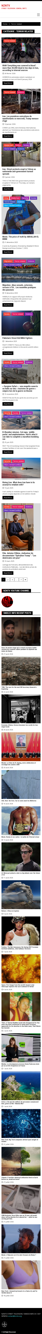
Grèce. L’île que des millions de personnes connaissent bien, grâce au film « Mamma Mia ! (20, 1103)
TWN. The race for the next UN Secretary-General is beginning (19, 688)
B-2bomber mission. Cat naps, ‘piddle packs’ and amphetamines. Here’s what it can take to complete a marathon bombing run (20, 435)
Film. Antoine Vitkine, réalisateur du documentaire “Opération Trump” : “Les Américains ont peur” (19, 555)
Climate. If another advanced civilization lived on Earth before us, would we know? (19, 1178)
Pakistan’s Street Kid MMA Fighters (17, 338)
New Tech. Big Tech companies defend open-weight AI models (19, 1140)
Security (25, 198)
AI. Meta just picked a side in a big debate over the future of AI (20, 874)
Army (6, 198)
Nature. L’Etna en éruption (10, 911)
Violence (21, 92)
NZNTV (5, 5)
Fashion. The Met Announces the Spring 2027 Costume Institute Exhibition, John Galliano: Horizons (19, 948)
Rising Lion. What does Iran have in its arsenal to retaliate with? (18, 483)
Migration (8, 261)
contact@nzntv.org (15, 1316)
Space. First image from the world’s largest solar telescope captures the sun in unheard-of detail (17, 986)
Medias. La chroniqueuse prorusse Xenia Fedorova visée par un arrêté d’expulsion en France (20, 1065)
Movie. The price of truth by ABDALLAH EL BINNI (20, 238)
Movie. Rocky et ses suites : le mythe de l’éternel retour (20, 837)
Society (26, 145)
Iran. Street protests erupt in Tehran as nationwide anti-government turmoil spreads (19, 171)
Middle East (8, 145)
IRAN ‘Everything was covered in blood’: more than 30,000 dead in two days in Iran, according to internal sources (20, 67)
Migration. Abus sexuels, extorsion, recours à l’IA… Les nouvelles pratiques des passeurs (19, 287)
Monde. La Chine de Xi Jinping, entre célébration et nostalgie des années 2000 (18, 764)
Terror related (9, 41)
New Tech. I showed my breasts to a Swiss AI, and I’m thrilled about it (19, 1292)
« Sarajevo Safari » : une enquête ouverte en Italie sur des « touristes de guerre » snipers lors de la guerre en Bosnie (20, 388)
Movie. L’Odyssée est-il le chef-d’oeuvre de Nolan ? (18, 1255)
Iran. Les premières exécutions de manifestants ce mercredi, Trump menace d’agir (20, 118)
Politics (18, 145)
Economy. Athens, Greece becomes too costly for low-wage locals (19, 726)
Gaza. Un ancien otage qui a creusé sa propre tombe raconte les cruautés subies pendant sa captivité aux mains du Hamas (19, 649)
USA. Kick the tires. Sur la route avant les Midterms (18, 801)
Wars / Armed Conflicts (12, 205)
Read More (8, 83)
